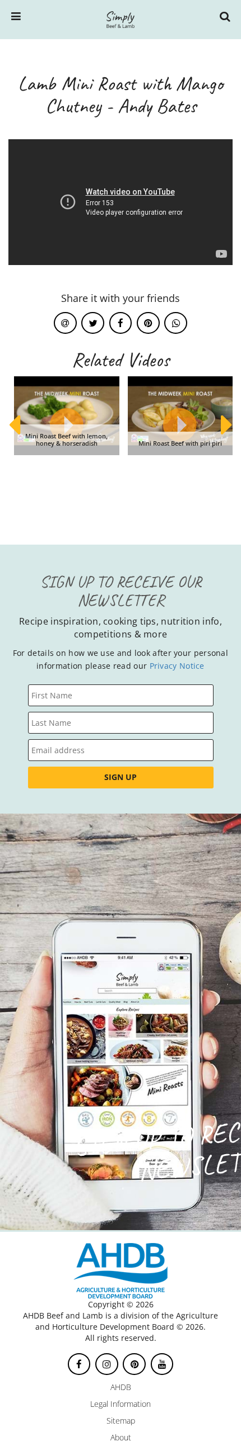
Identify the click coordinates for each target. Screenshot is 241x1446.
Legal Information (120, 1403)
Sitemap (120, 1420)
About (120, 1437)
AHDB (120, 1387)
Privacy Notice (177, 665)
